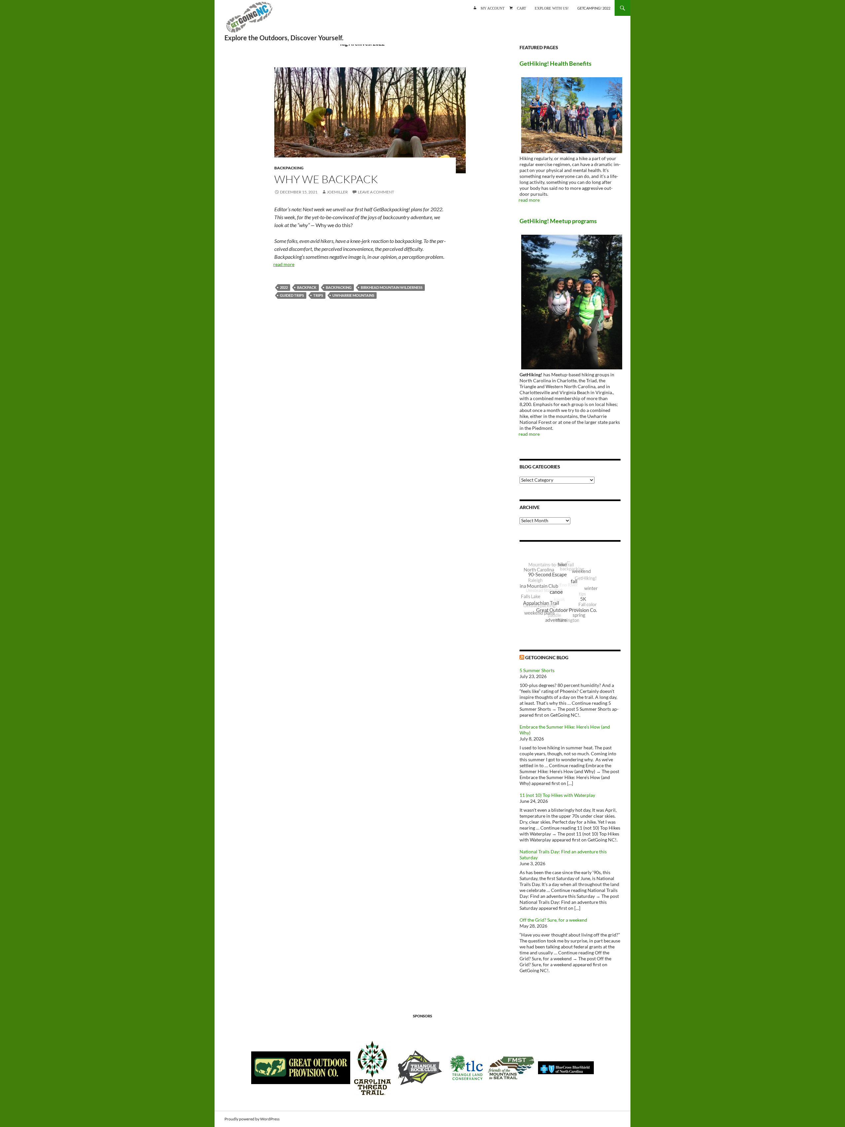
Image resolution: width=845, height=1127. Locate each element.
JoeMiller (337, 191)
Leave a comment (376, 191)
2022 (284, 287)
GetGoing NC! (249, 20)
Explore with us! (552, 8)
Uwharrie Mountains (353, 295)
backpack (307, 287)
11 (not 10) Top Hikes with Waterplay (557, 795)
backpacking (339, 287)
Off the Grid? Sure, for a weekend (553, 920)
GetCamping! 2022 (593, 8)
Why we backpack (326, 179)
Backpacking (289, 167)
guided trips (292, 295)
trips (318, 295)
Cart (521, 8)
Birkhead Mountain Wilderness (391, 287)
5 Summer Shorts (537, 670)
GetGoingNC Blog (546, 657)
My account (493, 8)
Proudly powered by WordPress (252, 1118)
